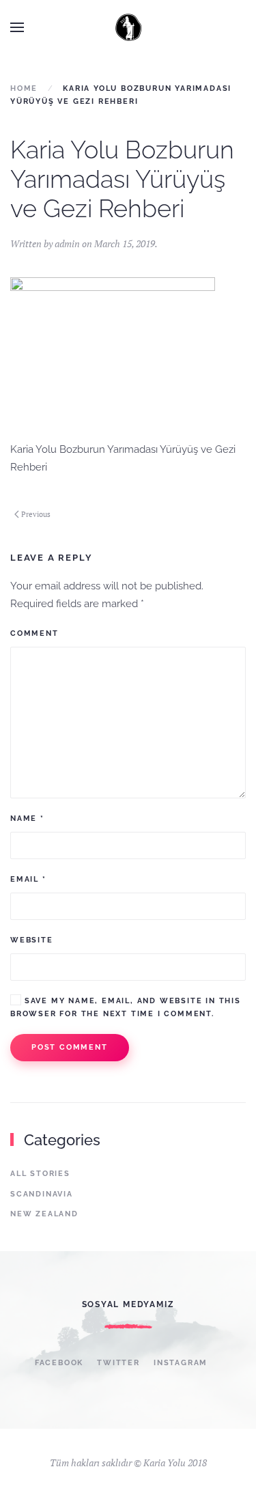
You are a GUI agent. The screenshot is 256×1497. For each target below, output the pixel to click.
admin (67, 243)
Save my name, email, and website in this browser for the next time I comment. (125, 1007)
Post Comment (69, 1047)
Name (27, 818)
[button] (17, 27)
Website (31, 940)
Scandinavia (41, 1194)
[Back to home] (128, 27)
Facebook (59, 1362)
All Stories (40, 1173)
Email (28, 879)
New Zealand (44, 1213)
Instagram (181, 1362)
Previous (36, 514)
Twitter (118, 1362)
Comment (34, 633)
